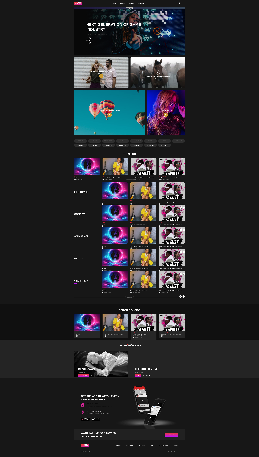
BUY (138, 375)
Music (75, 176)
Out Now (76, 177)
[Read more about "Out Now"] (87, 166)
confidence (106, 203)
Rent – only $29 (146, 375)
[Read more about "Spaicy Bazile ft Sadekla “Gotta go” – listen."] (115, 166)
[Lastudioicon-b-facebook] (168, 451)
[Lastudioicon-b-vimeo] (177, 451)
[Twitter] (171, 451)
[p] (89, 40)
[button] (129, 8)
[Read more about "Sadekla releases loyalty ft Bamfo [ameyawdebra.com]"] (143, 166)
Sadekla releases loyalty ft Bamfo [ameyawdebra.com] (142, 177)
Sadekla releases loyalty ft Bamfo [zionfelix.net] (169, 177)
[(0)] (179, 3)
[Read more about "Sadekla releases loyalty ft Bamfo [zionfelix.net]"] (172, 166)
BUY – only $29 (83, 375)
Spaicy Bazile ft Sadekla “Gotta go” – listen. (112, 177)
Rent (92, 375)
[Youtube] (174, 451)
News (132, 176)
